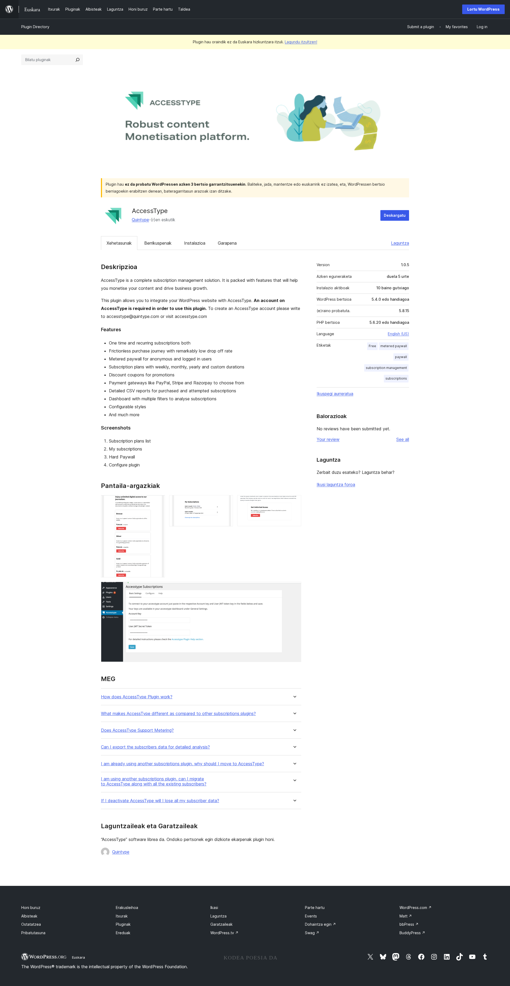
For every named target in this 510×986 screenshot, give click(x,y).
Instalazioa (194, 243)
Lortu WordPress (483, 9)
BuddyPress (412, 932)
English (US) (398, 334)
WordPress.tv (224, 932)
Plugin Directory (35, 26)
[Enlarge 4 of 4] (294, 589)
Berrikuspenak (158, 243)
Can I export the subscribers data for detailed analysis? (155, 747)
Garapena (227, 243)
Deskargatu (395, 215)
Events (311, 916)
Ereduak (123, 932)
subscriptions (396, 378)
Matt (406, 916)
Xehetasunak (119, 243)
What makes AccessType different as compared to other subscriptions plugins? (178, 713)
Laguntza (400, 243)
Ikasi (214, 907)
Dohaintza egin (320, 924)
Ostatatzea (31, 924)
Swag (312, 932)
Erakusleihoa (127, 907)
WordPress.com (416, 907)
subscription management (386, 368)
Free (372, 346)
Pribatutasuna (33, 932)
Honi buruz (30, 907)
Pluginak (123, 924)
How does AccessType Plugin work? (136, 696)
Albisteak (29, 916)
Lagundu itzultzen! (301, 42)
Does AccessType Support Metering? (137, 730)
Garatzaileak (221, 924)
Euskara (78, 957)
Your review (328, 439)
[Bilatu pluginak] (77, 59)
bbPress (409, 924)
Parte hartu (315, 907)
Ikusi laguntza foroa (336, 484)
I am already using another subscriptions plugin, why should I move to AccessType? (182, 763)
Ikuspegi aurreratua (335, 393)
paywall (401, 357)
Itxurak (122, 916)
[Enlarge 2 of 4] (225, 502)
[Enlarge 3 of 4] (294, 502)
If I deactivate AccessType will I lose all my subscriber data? (160, 800)
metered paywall (393, 346)
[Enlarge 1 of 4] (157, 502)
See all (402, 439)
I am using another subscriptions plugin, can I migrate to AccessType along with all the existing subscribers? (153, 781)
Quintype (140, 219)
